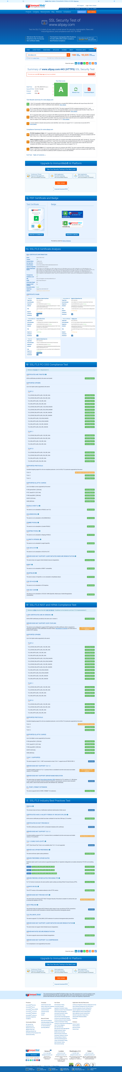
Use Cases (57, 1002)
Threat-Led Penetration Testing (60, 1040)
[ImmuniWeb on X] (28, 1060)
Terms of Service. (66, 241)
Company (43, 1002)
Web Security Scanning (59, 1043)
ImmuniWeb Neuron (30, 1007)
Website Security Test (30, 1027)
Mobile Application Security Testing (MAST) (81, 1011)
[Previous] (8, 1)
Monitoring (46, 50)
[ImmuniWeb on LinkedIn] (26, 1060)
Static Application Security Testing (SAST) (81, 1013)
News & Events (45, 1018)
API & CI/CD (56, 50)
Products (28, 1002)
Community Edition (31, 1022)
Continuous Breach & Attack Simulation (62, 1020)
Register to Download (36, 234)
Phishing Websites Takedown (60, 1037)
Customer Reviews (45, 1009)
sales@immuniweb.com (47, 1054)
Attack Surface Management (60, 1011)
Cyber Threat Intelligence (59, 1025)
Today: (91, 8)
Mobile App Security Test (31, 1031)
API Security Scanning (59, 1006)
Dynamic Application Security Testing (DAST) (82, 1009)
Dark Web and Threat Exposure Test (33, 1032)
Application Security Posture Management (63, 1009)
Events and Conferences (46, 1024)
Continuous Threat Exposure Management (63, 1023)
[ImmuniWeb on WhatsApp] (30, 1060)
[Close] (99, 1)
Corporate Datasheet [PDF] (61, 189)
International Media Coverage (47, 1022)
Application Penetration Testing (60, 1008)
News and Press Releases (46, 1020)
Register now (78, 1)
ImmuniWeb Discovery (31, 1005)
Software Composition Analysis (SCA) (80, 1015)
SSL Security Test (29, 1024)
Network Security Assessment (60, 1033)
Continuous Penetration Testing (61, 1021)
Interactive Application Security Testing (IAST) (82, 1008)
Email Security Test (30, 1026)
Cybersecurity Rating (30, 1034)
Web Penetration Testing (59, 1042)
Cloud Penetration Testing (59, 1015)
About (71, 50)
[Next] (114, 1)
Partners (75, 1022)
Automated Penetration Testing (60, 1013)
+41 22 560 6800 (47, 1053)
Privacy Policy (56, 1066)
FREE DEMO (61, 183)
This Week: (83, 8)
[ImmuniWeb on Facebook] (35, 1060)
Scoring (64, 50)
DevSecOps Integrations (31, 1016)
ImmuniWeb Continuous (31, 1015)
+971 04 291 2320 (89, 1053)
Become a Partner (76, 1027)
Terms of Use (47, 1066)
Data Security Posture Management (61, 1028)
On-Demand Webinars (45, 1025)
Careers (42, 1015)
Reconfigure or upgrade (61, 628)
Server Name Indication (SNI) (48, 779)
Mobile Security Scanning (59, 1032)
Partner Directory (76, 1025)
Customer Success (45, 1011)
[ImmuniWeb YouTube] (37, 1060)
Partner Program (76, 1024)
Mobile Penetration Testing (59, 1030)
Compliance (28, 1018)
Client (90, 5)
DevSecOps (75, 1018)
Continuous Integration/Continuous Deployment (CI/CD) (84, 1004)
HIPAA (34, 610)
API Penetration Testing (59, 1004)
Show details (63, 105)
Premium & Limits (81, 50)
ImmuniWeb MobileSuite (31, 1013)
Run (68, 55)
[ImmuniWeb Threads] (39, 1060)
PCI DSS (35, 370)
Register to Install (72, 234)
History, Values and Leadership (47, 1006)
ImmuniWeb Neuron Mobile (32, 1009)
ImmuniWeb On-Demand (31, 1011)
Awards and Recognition (46, 1008)
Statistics (92, 49)
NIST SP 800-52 (50, 610)
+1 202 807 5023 (75, 1053)
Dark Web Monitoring (58, 1026)
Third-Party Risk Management (60, 1038)
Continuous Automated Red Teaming (62, 1018)
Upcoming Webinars (45, 1027)
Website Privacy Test (30, 1029)
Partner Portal (76, 1029)
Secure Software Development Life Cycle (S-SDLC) (83, 1006)
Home (28, 50)
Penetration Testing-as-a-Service (61, 1035)
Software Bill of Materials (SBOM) (79, 1016)
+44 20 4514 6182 (61, 1053)
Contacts (43, 1013)
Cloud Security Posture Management (62, 1016)
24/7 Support (80, 5)
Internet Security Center (64, 8)
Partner (94, 5)
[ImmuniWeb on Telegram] (33, 1060)
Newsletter (34, 1055)
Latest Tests (36, 50)
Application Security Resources (81, 1002)
